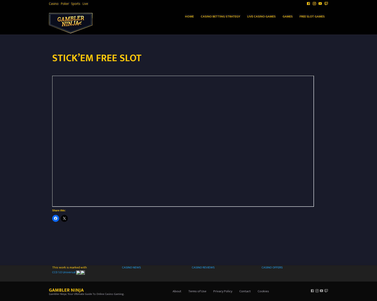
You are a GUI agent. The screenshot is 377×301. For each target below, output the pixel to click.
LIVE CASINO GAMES (261, 16)
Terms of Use (197, 291)
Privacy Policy (222, 291)
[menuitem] (53, 3)
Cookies (263, 291)
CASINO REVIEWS (203, 267)
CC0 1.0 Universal (64, 272)
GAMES (288, 16)
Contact (245, 291)
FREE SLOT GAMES (312, 16)
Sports (75, 3)
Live (85, 3)
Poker (65, 3)
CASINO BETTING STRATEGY (220, 16)
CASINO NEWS (131, 267)
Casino (53, 3)
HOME (189, 16)
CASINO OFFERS (272, 267)
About (177, 291)
